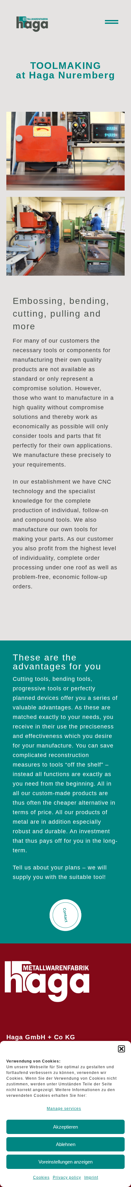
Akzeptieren (65, 1127)
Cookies (41, 1177)
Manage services (64, 1108)
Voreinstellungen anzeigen (65, 1161)
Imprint (91, 1177)
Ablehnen (65, 1144)
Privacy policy (67, 1177)
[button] (121, 1049)
